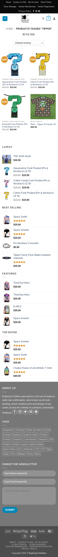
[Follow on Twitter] (25, 412)
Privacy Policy (24, 11)
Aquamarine (8, 430)
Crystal (47, 430)
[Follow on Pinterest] (36, 412)
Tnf (12, 454)
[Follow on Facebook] (33, 11)
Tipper (5, 454)
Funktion (7, 439)
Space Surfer (8, 449)
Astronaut (20, 430)
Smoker (15, 444)
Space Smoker (36, 444)
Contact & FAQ (19, 2)
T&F (37, 449)
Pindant (6, 444)
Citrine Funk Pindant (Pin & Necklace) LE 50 (42, 83)
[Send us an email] (39, 11)
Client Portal (46, 2)
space (24, 444)
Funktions (17, 439)
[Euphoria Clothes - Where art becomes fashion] (25, 18)
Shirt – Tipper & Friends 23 (43, 124)
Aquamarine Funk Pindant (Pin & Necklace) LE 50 (14, 83)
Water (37, 454)
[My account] (54, 18)
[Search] (43, 18)
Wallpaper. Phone (24, 454)
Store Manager (10, 6)
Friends (44, 435)
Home (9, 29)
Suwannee (28, 449)
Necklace (43, 439)
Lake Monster (30, 439)
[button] (5, 18)
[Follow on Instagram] (36, 11)
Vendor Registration (46, 6)
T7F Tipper (46, 449)
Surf (19, 449)
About (8, 2)
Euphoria (17, 435)
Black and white (34, 430)
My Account (33, 2)
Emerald (6, 435)
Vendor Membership (27, 6)
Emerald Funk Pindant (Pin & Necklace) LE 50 (15, 125)
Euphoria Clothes (30, 435)
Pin (51, 439)
